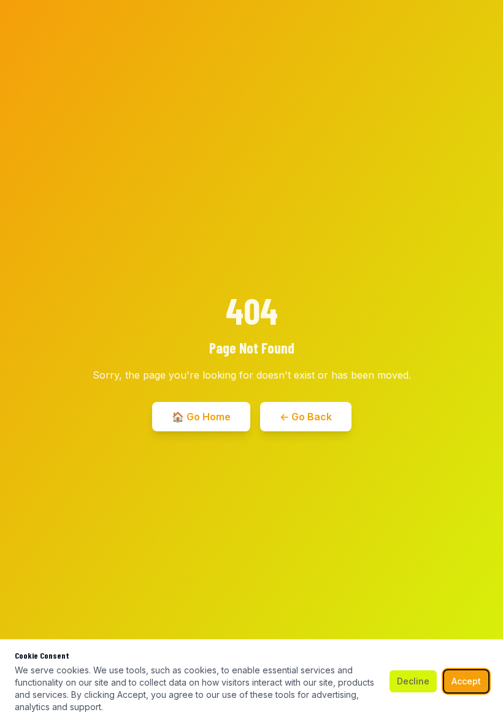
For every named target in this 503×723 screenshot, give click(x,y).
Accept (466, 681)
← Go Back (306, 417)
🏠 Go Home (201, 417)
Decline (413, 681)
